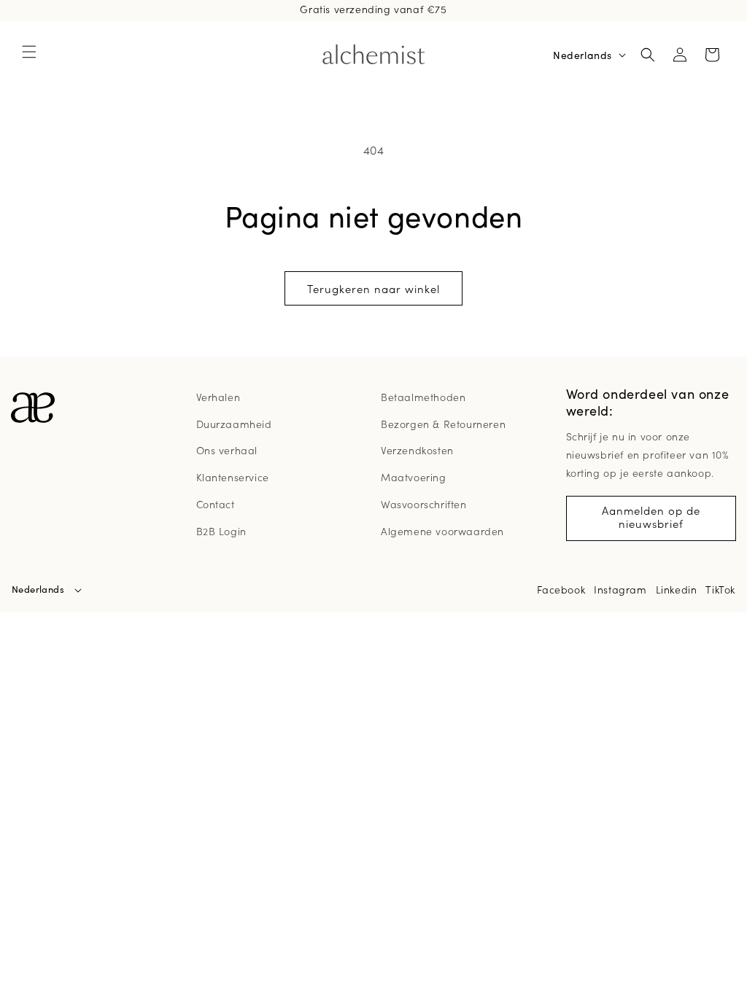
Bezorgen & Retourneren (443, 423)
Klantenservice (232, 477)
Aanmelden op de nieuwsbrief (651, 517)
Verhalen (218, 396)
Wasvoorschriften (424, 504)
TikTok (720, 589)
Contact (215, 504)
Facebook (561, 589)
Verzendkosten (417, 450)
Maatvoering (413, 477)
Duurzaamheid (234, 423)
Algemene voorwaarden (442, 531)
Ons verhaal (227, 450)
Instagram (620, 589)
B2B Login (221, 531)
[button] (29, 52)
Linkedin (676, 589)
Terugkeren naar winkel (373, 288)
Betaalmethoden (423, 396)
